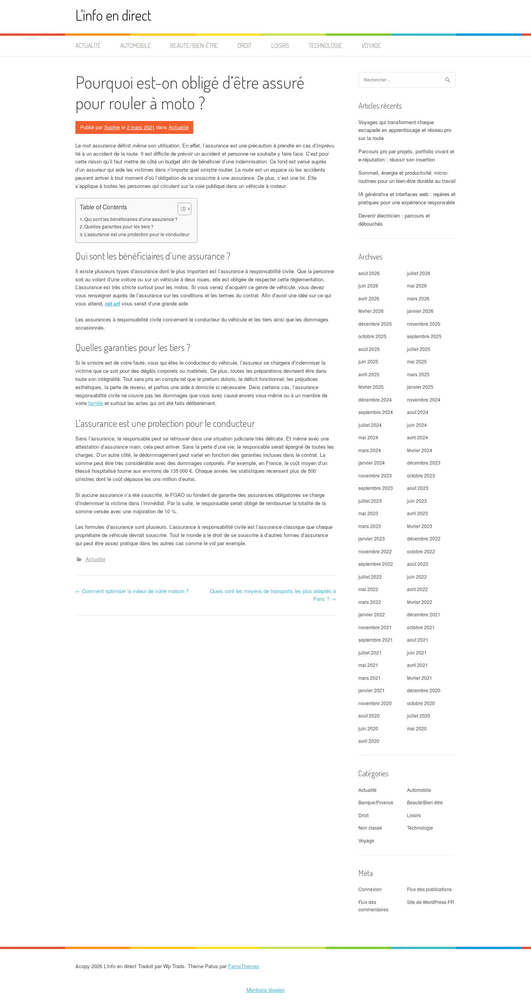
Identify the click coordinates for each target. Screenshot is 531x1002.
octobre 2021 (421, 627)
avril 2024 (417, 437)
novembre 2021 (375, 627)
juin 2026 (368, 285)
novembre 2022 (375, 551)
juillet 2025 (418, 349)
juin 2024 (417, 424)
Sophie (112, 127)
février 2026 (371, 310)
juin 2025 (368, 361)
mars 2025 (418, 374)
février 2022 (419, 601)
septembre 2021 (375, 639)
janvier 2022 (371, 614)
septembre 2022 (375, 563)
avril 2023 (417, 513)
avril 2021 (417, 665)
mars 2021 (369, 677)
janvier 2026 (420, 310)
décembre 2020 (423, 690)
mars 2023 (369, 526)
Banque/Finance (375, 802)
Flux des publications (429, 889)
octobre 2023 (421, 475)
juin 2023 (417, 500)
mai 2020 (417, 728)
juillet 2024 (370, 424)
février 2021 (419, 677)
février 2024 (419, 450)
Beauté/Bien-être (194, 45)
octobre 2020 (421, 703)
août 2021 (417, 639)
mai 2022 (368, 589)
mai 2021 (368, 665)
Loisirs (280, 45)
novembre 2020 (375, 703)
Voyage (371, 45)
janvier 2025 (420, 386)
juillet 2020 (418, 715)
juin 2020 (368, 728)
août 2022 (417, 563)
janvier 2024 (371, 462)
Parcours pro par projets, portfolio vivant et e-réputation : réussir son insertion (406, 155)
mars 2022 (369, 601)
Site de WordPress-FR (430, 901)
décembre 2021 (423, 614)
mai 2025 (417, 361)
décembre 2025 (375, 323)
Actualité (88, 45)
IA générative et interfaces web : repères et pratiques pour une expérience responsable (407, 198)
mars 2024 (369, 450)
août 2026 (369, 273)
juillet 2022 (370, 576)
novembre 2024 (423, 399)
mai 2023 (368, 513)
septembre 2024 (375, 412)
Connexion (370, 889)
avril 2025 (368, 374)
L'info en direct (113, 15)
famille (95, 403)
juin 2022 (417, 576)
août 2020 (369, 715)
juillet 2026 (418, 273)
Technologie (325, 45)
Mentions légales (265, 989)
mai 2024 (368, 437)
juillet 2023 (370, 500)
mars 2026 (418, 298)
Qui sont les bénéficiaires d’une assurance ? (131, 219)
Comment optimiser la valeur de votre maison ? (132, 591)
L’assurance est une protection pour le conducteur (136, 234)
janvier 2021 (371, 690)
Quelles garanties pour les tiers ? (119, 226)
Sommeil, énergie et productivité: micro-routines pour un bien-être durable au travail (407, 176)
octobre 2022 (421, 551)
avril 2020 (368, 740)
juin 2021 (417, 652)
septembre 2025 (424, 336)
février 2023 (419, 526)
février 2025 (371, 386)
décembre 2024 (375, 399)
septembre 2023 (375, 487)
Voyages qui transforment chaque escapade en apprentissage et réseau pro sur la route (404, 130)
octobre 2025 (372, 336)
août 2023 (417, 487)
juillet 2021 (370, 652)
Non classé (370, 827)
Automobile (135, 45)
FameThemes (243, 966)
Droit (245, 45)
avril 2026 (368, 298)
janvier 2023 (371, 538)
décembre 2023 (423, 462)
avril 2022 (417, 589)
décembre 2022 (423, 538)
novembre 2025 (423, 323)
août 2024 (417, 412)
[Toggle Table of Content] (180, 209)
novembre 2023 (375, 475)
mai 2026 (417, 285)
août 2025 (369, 349)
